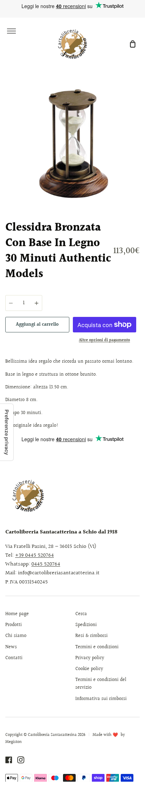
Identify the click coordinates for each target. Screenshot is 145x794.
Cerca (81, 614)
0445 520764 (45, 564)
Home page (17, 614)
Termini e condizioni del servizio (100, 684)
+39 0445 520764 (34, 555)
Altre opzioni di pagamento (104, 340)
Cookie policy (89, 669)
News (11, 647)
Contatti (14, 658)
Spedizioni (86, 625)
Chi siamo (15, 636)
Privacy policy (89, 658)
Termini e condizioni (97, 647)
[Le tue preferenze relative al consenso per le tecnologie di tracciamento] (6, 432)
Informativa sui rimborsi (101, 699)
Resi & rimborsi (91, 636)
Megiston (13, 742)
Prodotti (13, 625)
